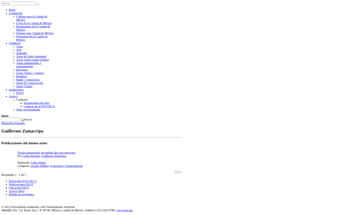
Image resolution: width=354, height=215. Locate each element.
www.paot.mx (124, 210)
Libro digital (38, 162)
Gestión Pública (39, 166)
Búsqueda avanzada (13, 123)
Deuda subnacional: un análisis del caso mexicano (47, 152)
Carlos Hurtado (31, 156)
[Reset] (37, 4)
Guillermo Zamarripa (54, 156)
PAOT (178, 171)
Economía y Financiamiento (66, 166)
